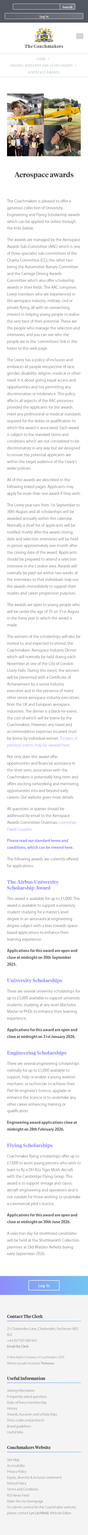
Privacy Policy (17, 1471)
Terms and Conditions (22, 1489)
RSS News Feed (18, 1495)
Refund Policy (17, 1483)
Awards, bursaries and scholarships (41, 65)
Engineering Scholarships (37, 1052)
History (12, 1408)
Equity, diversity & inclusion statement (34, 1477)
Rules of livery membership (27, 1402)
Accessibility (16, 1465)
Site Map (13, 1459)
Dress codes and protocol (25, 1420)
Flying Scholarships (30, 1145)
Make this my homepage (25, 1501)
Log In (44, 16)
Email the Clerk (18, 1346)
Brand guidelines (19, 1426)
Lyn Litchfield (38, 1513)
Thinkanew (47, 1363)
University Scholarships (34, 980)
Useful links (15, 1432)
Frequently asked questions (27, 1396)
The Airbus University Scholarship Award (33, 884)
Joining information (21, 1390)
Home (41, 58)
